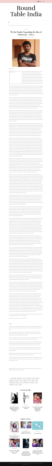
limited (33, 380)
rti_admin (20, 37)
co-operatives (29, 378)
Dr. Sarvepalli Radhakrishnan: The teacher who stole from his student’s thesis (26, 453)
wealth (16, 384)
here (18, 318)
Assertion (26, 429)
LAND (29, 380)
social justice (32, 382)
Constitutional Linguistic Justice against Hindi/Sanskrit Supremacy (37, 408)
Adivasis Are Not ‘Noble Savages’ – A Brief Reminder (14, 452)
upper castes (11, 384)
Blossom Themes (26, 464)
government (17, 380)
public (17, 382)
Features (26, 29)
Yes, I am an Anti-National (26, 407)
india (21, 380)
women (20, 384)
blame (24, 378)
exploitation (11, 380)
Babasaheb (19, 378)
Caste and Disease (37, 433)
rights (21, 382)
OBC (36, 380)
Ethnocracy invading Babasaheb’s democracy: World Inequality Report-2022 (37, 452)
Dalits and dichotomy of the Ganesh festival (14, 436)
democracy (37, 378)
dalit (33, 378)
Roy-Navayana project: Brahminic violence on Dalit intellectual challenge (14, 408)
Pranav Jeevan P (12, 382)
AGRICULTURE (14, 378)
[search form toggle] (43, 1)
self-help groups (26, 382)
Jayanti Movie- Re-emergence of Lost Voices (26, 432)
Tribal (36, 382)
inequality (25, 380)
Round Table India (26, 11)
